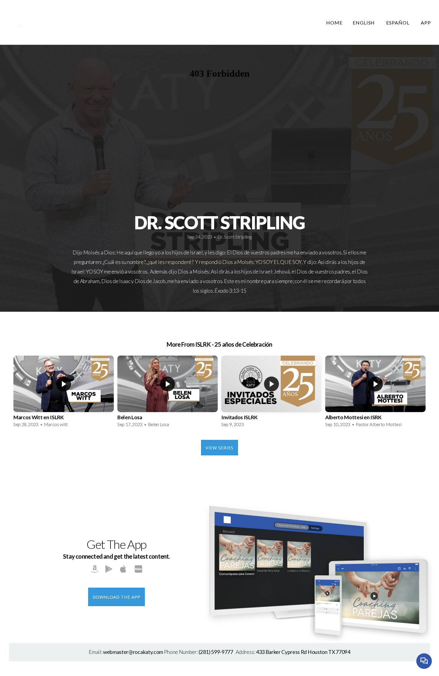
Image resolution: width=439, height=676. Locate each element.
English (364, 22)
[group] (63, 393)
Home (334, 22)
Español (398, 22)
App (426, 22)
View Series (219, 448)
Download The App (117, 597)
